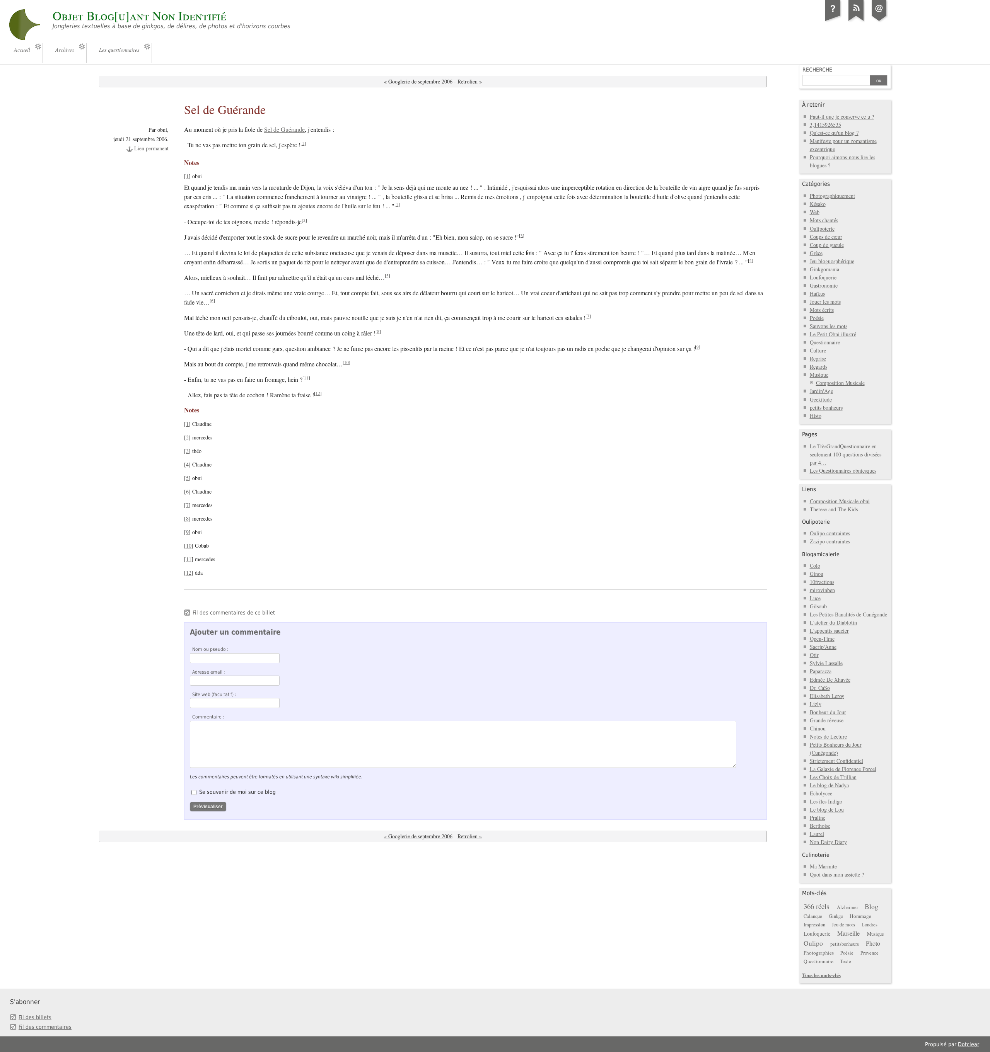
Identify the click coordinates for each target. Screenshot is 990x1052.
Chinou (818, 728)
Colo (815, 565)
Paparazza (820, 671)
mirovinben (822, 590)
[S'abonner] (856, 21)
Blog (871, 906)
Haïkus (817, 293)
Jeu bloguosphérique (832, 261)
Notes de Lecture (828, 736)
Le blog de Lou (827, 809)
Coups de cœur (826, 236)
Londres (869, 924)
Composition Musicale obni (840, 501)
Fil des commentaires (45, 1027)
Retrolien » (469, 81)
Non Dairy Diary (828, 842)
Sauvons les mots (828, 326)
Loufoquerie (823, 277)
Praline (817, 817)
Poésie (817, 318)
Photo (873, 943)
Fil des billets (35, 1017)
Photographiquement (832, 195)
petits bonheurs (826, 407)
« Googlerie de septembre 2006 (418, 81)
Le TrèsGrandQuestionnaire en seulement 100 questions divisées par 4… (845, 454)
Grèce (816, 253)
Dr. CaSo (820, 687)
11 (306, 378)
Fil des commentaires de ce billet (234, 612)
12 (318, 393)
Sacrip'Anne (823, 646)
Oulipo (813, 943)
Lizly (815, 704)
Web (814, 212)
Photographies (819, 952)
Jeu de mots (843, 924)
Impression (814, 924)
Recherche (817, 69)
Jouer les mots (825, 301)
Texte (845, 961)
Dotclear (968, 1044)
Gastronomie (824, 285)
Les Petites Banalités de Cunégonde (848, 614)
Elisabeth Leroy (827, 696)
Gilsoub (818, 606)
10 (346, 362)
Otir (814, 655)
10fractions (822, 582)
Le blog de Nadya (829, 785)
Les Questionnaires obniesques (843, 470)
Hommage (860, 915)
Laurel (817, 834)
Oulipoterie (822, 228)
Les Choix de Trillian (833, 777)
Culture (818, 350)
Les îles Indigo (826, 801)
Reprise (818, 358)
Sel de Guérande (284, 129)
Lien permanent (151, 148)
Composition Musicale (840, 382)
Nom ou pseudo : (210, 649)
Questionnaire (825, 342)
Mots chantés (824, 220)
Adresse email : (208, 672)
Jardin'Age (821, 391)
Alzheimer (847, 907)
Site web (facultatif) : (214, 694)
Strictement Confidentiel (836, 760)
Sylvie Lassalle (826, 663)
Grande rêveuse (826, 720)
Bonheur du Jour (828, 712)
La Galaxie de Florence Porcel (843, 769)
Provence (869, 953)
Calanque (813, 916)
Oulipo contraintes (830, 533)
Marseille (848, 933)
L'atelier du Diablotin (833, 622)
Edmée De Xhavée (830, 679)
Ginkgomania (824, 269)
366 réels (816, 906)
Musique (819, 374)
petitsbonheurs (844, 944)
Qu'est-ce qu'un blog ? (834, 132)
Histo (815, 415)
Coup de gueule (827, 245)
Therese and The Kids (834, 509)
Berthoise (820, 825)
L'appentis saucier (829, 630)
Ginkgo (836, 916)
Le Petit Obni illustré (833, 334)
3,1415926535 (825, 124)
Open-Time (822, 638)
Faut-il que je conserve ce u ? (842, 116)
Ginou (816, 573)
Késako (818, 204)
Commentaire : (208, 717)
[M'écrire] (879, 21)
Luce (815, 598)
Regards (818, 366)
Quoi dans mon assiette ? (837, 874)
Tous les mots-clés (821, 975)
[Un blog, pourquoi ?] (833, 21)
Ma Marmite (823, 866)
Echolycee (821, 793)
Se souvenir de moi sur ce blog (237, 792)
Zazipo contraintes (830, 541)
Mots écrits (822, 309)
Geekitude (821, 399)
